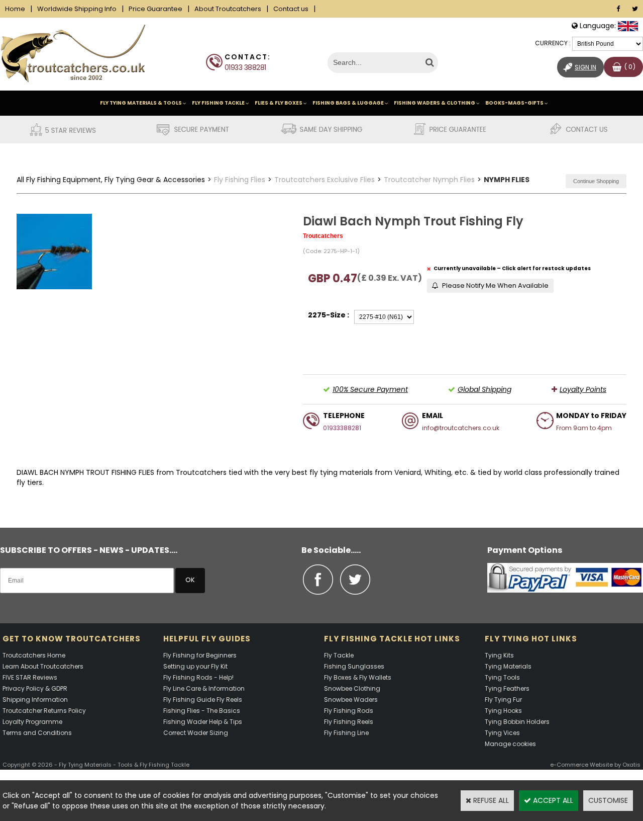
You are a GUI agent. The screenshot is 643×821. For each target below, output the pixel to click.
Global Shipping (484, 389)
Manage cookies (510, 744)
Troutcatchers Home (34, 655)
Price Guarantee (155, 9)
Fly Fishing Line (346, 732)
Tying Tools (502, 677)
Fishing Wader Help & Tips (202, 721)
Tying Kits (499, 655)
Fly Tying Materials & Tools (141, 103)
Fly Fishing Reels (348, 721)
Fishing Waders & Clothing (434, 103)
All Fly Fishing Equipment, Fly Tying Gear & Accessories (111, 180)
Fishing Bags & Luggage (348, 103)
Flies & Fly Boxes (278, 103)
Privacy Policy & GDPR (35, 688)
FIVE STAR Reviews (30, 677)
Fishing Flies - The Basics (201, 710)
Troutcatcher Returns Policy (44, 710)
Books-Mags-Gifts (514, 103)
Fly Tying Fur (503, 699)
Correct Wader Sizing (195, 732)
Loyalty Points (583, 389)
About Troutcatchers (227, 9)
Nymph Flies (506, 180)
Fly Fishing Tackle (218, 103)
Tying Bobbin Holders (517, 721)
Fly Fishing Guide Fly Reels (202, 699)
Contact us (290, 9)
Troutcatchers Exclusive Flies (324, 180)
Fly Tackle (339, 655)
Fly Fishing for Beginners (200, 655)
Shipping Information (35, 699)
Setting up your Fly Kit (195, 666)
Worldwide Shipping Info (77, 9)
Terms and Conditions (37, 732)
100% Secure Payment (370, 389)
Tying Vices (502, 732)
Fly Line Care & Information (204, 688)
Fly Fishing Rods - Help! (198, 677)
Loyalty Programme (32, 721)
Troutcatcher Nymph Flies (429, 180)
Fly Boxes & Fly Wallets (357, 677)
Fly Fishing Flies (239, 180)
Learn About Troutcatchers (43, 666)
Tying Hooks (503, 710)
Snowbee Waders (351, 699)
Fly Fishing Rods (348, 710)
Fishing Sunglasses (354, 666)
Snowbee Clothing (352, 688)
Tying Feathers (507, 688)
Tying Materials (508, 666)
